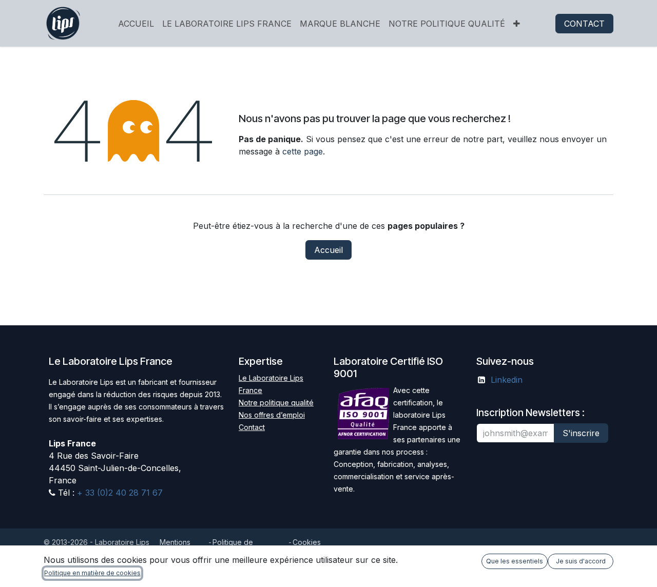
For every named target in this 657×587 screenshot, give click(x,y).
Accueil (328, 250)
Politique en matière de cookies (92, 573)
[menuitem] (136, 23)
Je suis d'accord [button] (581, 561)
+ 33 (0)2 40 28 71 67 (118, 492)
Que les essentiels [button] (514, 561)
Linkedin (507, 380)
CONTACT (584, 23)
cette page (302, 151)
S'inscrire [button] (581, 433)
